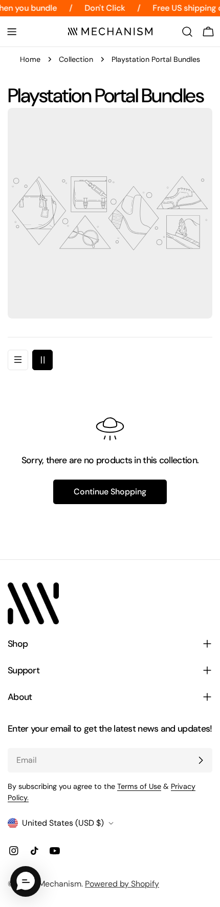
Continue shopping (110, 491)
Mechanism (59, 883)
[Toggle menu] (12, 31)
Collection (76, 59)
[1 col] (18, 360)
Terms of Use (139, 786)
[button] (25, 881)
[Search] (187, 31)
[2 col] (42, 360)
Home (30, 59)
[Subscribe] (200, 760)
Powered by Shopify (122, 883)
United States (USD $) (63, 823)
